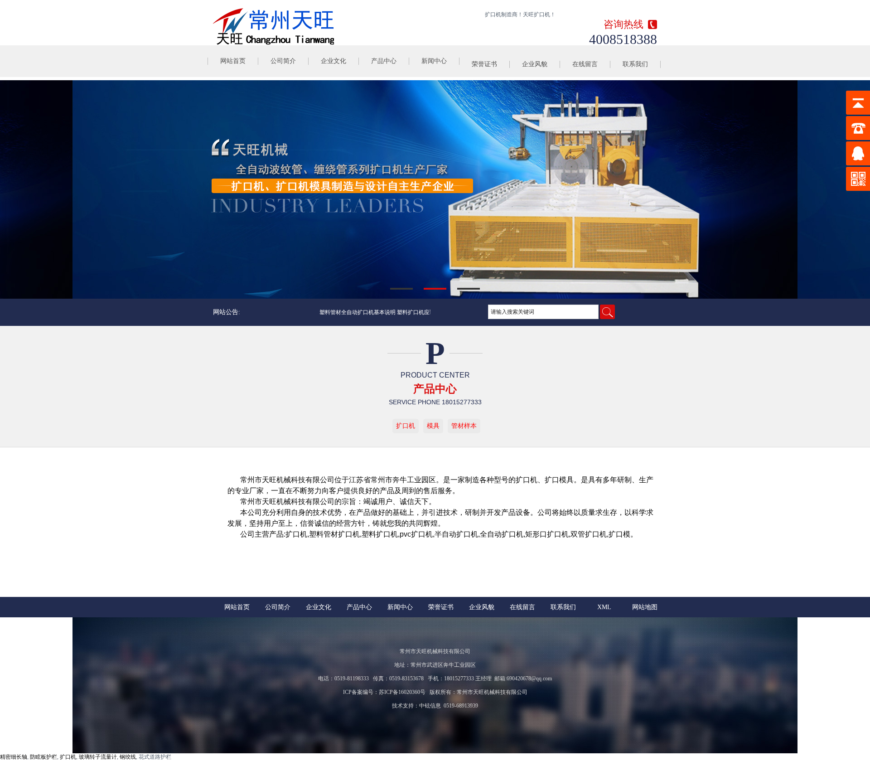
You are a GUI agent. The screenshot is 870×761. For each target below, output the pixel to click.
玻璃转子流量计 (98, 757)
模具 (433, 425)
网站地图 (644, 607)
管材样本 (464, 425)
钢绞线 (128, 757)
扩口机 (405, 425)
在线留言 (585, 64)
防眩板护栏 (43, 757)
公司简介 (283, 61)
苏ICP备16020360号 (402, 692)
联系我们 (635, 64)
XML (604, 607)
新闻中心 (434, 61)
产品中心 (383, 61)
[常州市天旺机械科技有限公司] (273, 26)
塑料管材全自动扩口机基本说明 (347, 312)
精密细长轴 (13, 757)
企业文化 (333, 61)
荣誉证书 (484, 64)
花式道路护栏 (155, 757)
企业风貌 (534, 64)
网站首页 (233, 61)
